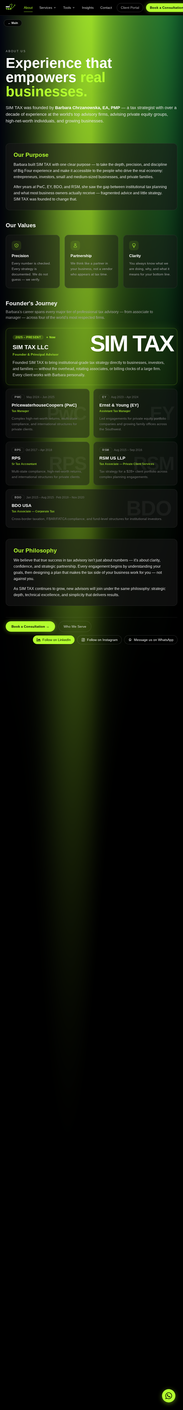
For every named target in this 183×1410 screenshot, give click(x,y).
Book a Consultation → (30, 626)
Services (45, 7)
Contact (106, 7)
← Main (13, 23)
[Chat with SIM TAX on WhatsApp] (168, 1395)
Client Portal (130, 7)
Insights (88, 7)
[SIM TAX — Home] (10, 7)
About (28, 7)
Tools (67, 7)
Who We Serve (75, 626)
